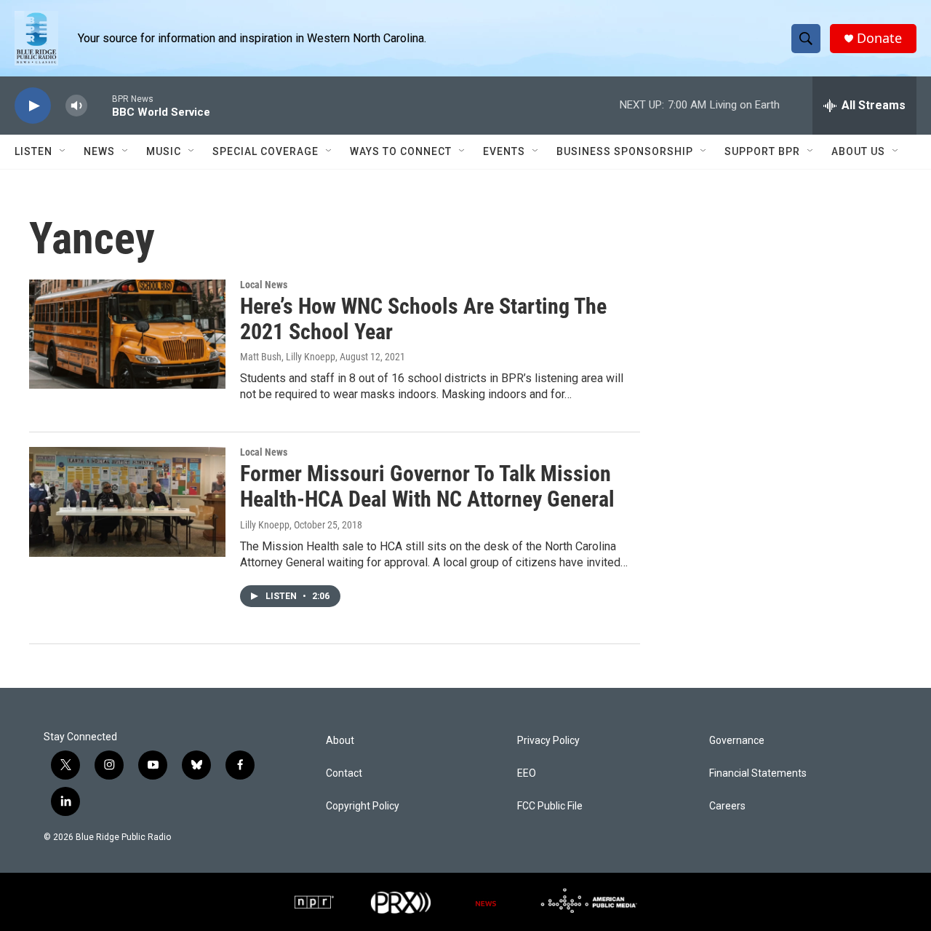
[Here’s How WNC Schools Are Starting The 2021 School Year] (127, 334)
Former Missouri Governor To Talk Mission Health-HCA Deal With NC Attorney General (427, 486)
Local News (263, 284)
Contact (344, 773)
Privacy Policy (548, 740)
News (99, 151)
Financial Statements (758, 773)
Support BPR (762, 151)
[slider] (99, 105)
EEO (526, 773)
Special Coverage (265, 151)
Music (163, 151)
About (340, 740)
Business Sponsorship (624, 151)
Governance (736, 740)
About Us (858, 151)
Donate (879, 38)
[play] (32, 106)
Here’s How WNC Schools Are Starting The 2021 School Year (423, 318)
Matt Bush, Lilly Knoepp (287, 357)
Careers (727, 806)
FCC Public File (550, 806)
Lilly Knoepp (264, 525)
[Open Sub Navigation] (63, 151)
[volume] (76, 106)
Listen (33, 151)
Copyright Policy (362, 806)
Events (504, 151)
